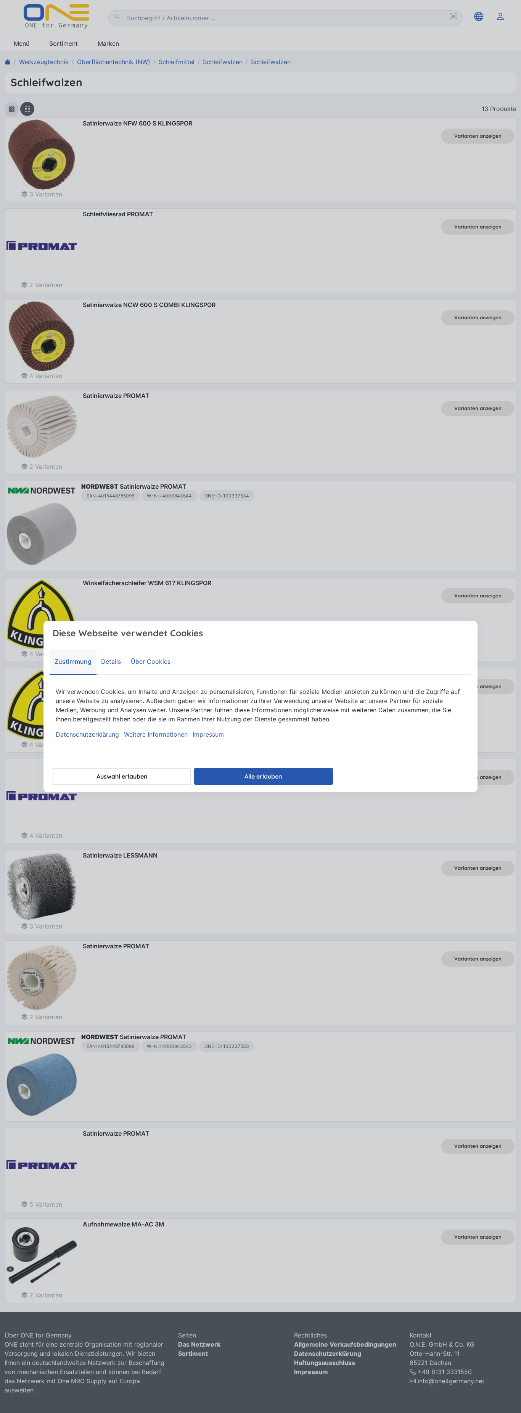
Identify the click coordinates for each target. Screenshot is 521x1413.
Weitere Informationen (156, 734)
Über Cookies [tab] (150, 661)
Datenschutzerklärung (87, 734)
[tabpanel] (260, 713)
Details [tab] (111, 661)
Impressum (208, 734)
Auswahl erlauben (122, 776)
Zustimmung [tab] (73, 661)
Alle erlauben (263, 776)
